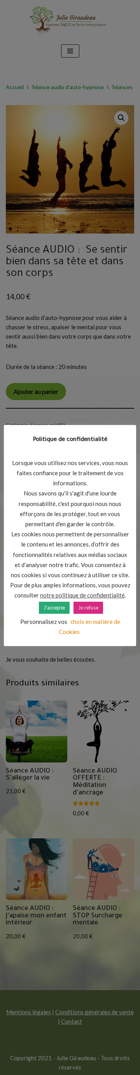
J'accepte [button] (54, 607)
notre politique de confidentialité (82, 595)
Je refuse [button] (88, 607)
